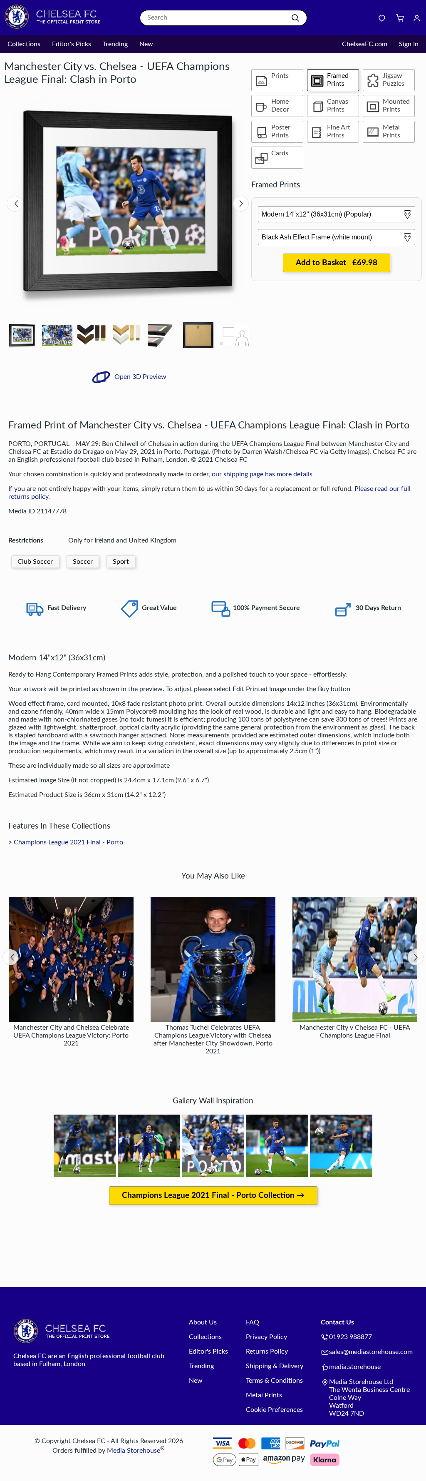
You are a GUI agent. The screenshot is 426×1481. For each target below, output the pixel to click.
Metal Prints (264, 1395)
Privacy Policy (266, 1337)
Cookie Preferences (274, 1409)
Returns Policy (267, 1351)
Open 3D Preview (139, 376)
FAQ (252, 1322)
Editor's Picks (71, 44)
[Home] (56, 27)
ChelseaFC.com (364, 44)
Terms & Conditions (274, 1380)
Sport (121, 561)
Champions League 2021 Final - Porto (68, 842)
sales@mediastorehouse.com (371, 1352)
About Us (203, 1322)
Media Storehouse (133, 1450)
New (146, 44)
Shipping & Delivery (274, 1366)
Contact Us (337, 1322)
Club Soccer (35, 561)
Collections (23, 44)
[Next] (241, 204)
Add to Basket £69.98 (336, 263)
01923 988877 (350, 1337)
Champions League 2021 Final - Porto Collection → (213, 1196)
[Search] (295, 18)
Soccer (83, 561)
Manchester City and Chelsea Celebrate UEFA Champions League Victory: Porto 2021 (71, 1035)
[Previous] (14, 204)
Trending (115, 44)
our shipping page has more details (262, 474)
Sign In (409, 44)
